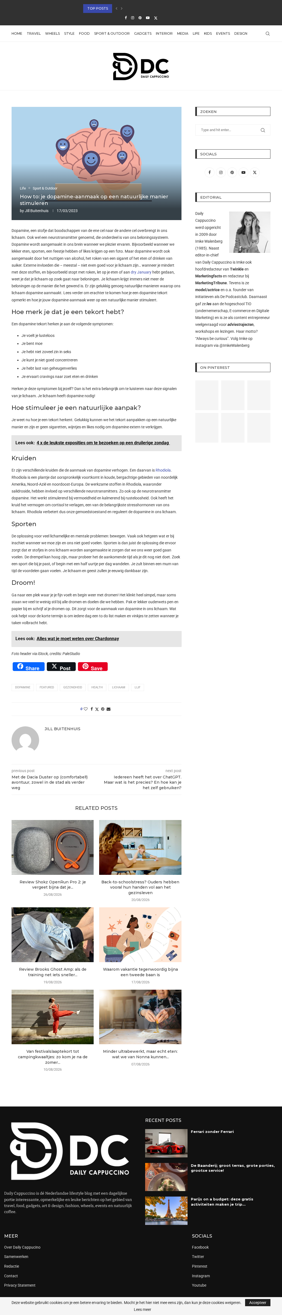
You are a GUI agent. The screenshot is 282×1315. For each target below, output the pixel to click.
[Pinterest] (140, 18)
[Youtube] (148, 18)
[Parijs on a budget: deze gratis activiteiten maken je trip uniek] (166, 1211)
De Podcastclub (233, 296)
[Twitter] (156, 18)
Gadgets (142, 33)
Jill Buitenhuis (36, 211)
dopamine (22, 687)
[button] (116, 8)
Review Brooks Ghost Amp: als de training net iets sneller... (52, 972)
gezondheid (72, 687)
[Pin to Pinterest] (102, 709)
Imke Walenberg (209, 241)
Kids (208, 33)
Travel (34, 33)
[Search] (267, 34)
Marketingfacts (208, 276)
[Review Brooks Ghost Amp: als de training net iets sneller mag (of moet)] (53, 934)
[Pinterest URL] (207, 395)
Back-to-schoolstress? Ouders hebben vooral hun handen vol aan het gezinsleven (140, 887)
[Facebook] (126, 18)
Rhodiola (163, 470)
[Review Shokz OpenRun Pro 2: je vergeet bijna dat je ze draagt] (53, 847)
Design (240, 33)
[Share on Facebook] (92, 709)
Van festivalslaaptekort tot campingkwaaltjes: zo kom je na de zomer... (53, 1057)
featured (47, 687)
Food (84, 33)
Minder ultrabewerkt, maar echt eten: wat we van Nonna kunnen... (140, 1054)
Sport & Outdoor (112, 33)
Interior (164, 33)
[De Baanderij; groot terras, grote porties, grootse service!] (166, 1177)
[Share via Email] (108, 709)
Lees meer (142, 1309)
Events (223, 33)
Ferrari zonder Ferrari (212, 1131)
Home (17, 33)
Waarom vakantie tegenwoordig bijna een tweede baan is (140, 972)
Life (196, 33)
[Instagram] (132, 18)
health (97, 687)
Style (69, 33)
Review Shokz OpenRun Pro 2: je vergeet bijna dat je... (53, 885)
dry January (141, 272)
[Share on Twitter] (97, 709)
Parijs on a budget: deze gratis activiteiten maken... (134, 8)
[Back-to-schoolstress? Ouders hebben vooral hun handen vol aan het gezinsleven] (140, 847)
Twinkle (237, 269)
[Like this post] (86, 709)
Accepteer (257, 1302)
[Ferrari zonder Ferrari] (166, 1143)
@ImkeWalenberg (234, 345)
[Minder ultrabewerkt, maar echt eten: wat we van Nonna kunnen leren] (140, 1017)
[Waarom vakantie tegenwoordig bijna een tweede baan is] (140, 934)
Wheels (52, 33)
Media (182, 33)
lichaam (118, 687)
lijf (137, 687)
